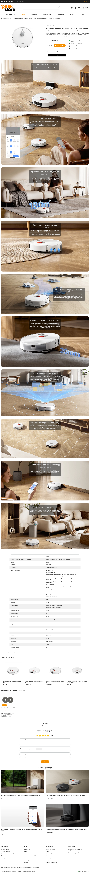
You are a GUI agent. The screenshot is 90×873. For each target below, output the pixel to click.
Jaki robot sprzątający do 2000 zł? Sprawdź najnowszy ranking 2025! (65, 795)
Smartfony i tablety (11, 14)
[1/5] (37, 735)
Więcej (67, 559)
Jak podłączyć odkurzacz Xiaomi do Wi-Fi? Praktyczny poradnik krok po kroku (21, 830)
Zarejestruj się (26, 849)
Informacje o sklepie (50, 849)
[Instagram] (4, 1)
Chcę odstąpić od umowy (6, 855)
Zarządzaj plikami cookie (51, 862)
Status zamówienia (5, 849)
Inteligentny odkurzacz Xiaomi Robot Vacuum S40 (55, 682)
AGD (23, 14)
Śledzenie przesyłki (5, 851)
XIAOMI (47, 556)
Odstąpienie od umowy (51, 860)
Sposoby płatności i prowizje (52, 853)
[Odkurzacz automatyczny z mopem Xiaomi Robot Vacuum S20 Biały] (77, 670)
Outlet (82, 14)
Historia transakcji (27, 857)
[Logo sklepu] (8, 8)
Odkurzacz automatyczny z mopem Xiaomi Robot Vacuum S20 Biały (77, 682)
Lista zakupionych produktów (29, 855)
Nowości (72, 14)
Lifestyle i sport (47, 14)
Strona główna (4, 18)
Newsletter (25, 862)
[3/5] (43, 735)
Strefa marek (61, 14)
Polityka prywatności (50, 857)
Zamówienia (5, 846)
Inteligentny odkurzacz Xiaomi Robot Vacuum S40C (12, 682)
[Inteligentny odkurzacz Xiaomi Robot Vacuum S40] (56, 670)
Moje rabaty (26, 860)
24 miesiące (48, 564)
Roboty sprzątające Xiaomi (30, 18)
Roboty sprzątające (20, 18)
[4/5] (45, 735)
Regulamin (48, 855)
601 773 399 (4, 867)
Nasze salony (22, 1)
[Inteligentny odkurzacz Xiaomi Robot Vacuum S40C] (13, 670)
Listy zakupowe (26, 853)
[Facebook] (2, 1)
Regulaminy (50, 846)
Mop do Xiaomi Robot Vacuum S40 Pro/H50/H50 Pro (8, 708)
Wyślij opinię (45, 761)
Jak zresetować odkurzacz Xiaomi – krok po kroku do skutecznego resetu (66, 829)
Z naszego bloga (45, 768)
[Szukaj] (58, 7)
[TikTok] (7, 1)
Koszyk (25, 851)
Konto (25, 846)
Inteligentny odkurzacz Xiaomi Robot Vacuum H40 (34, 682)
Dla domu (13, 18)
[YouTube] (9, 1)
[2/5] (40, 735)
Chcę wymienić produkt (6, 857)
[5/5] (48, 735)
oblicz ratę (78, 48)
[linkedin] (12, 1)
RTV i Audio (34, 14)
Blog (17, 1)
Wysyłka (48, 851)
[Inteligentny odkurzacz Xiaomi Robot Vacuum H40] (34, 670)
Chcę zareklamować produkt (7, 853)
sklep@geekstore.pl (11, 867)
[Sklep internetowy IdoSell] (83, 871)
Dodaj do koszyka (59, 45)
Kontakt (2, 860)
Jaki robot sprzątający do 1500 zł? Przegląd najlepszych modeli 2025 (20, 795)
